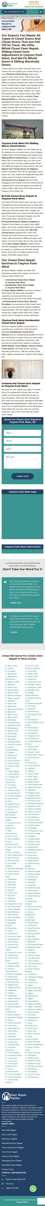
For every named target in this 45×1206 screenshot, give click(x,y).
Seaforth (31, 882)
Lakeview (12, 1036)
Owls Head (32, 779)
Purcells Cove (34, 844)
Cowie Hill (12, 788)
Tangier (31, 950)
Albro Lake (12, 666)
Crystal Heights (14, 796)
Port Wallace (33, 817)
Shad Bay (32, 885)
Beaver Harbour (15, 695)
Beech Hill (12, 704)
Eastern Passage (15, 869)
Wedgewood (33, 1018)
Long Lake (12, 1058)
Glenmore (12, 928)
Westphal (32, 1055)
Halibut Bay (13, 955)
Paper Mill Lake (34, 787)
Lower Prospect (15, 1074)
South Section (34, 928)
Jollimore (12, 1012)
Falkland (11, 898)
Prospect (32, 836)
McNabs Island (34, 685)
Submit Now (23, 476)
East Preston (13, 858)
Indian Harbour (14, 998)
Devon (10, 809)
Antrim (11, 668)
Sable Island (33, 861)
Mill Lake (31, 706)
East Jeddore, (14, 839)
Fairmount (12, 893)
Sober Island (33, 923)
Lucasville (32, 671)
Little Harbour (14, 1053)
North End (32, 763)
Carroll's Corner (14, 744)
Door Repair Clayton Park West (17, 16)
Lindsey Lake (13, 1045)
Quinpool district (35, 850)
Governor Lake (14, 936)
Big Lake (11, 712)
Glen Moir (12, 920)
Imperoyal (12, 996)
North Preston (34, 766)
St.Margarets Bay (35, 944)
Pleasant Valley (34, 809)
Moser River (33, 730)
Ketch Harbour (14, 1015)
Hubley (11, 993)
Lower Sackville (14, 1077)
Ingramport (13, 1001)
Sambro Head (34, 874)
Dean (10, 801)
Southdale (32, 931)
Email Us (10, 1184)
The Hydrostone (35, 964)
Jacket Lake (13, 1004)
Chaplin (11, 753)
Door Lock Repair (9, 1135)
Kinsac (11, 1020)
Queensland (33, 847)
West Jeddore (34, 1034)
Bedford (11, 701)
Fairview (11, 896)
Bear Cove (12, 687)
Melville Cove (33, 690)
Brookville (12, 736)
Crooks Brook (14, 793)
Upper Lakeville (34, 991)
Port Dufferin (33, 814)
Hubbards (12, 990)
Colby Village (13, 771)
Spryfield (31, 942)
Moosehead (33, 728)
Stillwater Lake (34, 947)
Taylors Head (33, 955)
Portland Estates (35, 823)
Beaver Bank (13, 690)
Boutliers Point (14, 725)
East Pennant (14, 852)
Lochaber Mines (15, 1055)
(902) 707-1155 (12, 1188)
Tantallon (32, 953)
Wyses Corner (34, 1074)
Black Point (13, 717)
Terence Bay (33, 961)
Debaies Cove (14, 804)
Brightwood (13, 731)
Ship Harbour (33, 909)
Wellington (32, 1020)
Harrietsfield (13, 963)
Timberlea (32, 974)
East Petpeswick (15, 855)
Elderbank (12, 879)
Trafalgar (32, 980)
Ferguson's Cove (15, 904)
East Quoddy (13, 860)
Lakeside (12, 1034)
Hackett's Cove (14, 953)
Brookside (12, 734)
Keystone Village (15, 1017)
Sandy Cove (33, 877)
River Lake (32, 855)
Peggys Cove (33, 793)
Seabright (32, 880)
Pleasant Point (34, 806)
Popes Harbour (34, 812)
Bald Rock (12, 674)
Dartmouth (13, 799)
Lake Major (13, 1031)
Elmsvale (12, 887)
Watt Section (33, 1012)
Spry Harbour (33, 939)
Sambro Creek (34, 871)
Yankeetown (33, 1077)
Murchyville (33, 733)
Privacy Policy (8, 1169)
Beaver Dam (13, 693)
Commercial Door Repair (13, 1148)
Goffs (10, 931)
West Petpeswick (35, 1045)
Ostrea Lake (33, 774)
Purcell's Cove (34, 842)
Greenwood (13, 944)
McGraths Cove (34, 682)
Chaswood (12, 755)
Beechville (12, 706)
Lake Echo (12, 1026)
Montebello (33, 720)
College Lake (13, 777)
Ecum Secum (13, 871)
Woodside (32, 1072)
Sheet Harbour (34, 893)
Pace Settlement (35, 785)
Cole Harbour (13, 774)
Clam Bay (12, 758)
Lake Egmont (14, 1028)
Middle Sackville (35, 703)
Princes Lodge (34, 833)
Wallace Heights (35, 1009)
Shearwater (33, 891)
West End (32, 1031)
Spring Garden (34, 934)
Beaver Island (14, 698)
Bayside (11, 685)
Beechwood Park (15, 709)
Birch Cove (12, 715)
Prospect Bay (34, 839)
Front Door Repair (10, 1152)
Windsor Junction (35, 1066)
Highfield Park (14, 988)
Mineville (31, 709)
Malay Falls (32, 674)
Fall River (12, 901)
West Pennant (34, 1042)
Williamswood (34, 1063)
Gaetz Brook (13, 912)
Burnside (12, 739)
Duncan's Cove (14, 823)
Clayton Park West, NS (15, 1179)
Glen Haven (13, 915)
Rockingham (33, 858)
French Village (14, 909)
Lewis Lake (13, 1042)
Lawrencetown (14, 1039)
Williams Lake (34, 1061)
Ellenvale (12, 882)
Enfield (11, 890)
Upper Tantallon (35, 1007)
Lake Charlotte (14, 1023)
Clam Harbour (14, 761)
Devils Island (13, 807)
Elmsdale (12, 885)
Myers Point (33, 747)
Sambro (31, 869)
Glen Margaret (14, 917)
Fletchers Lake (14, 907)
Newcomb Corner (35, 755)
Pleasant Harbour (35, 804)
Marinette (32, 679)
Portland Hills (34, 825)
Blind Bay (12, 720)
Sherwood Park (34, 907)
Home (4, 16)
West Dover (33, 1028)
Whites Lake (33, 1058)
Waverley (32, 1015)
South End (32, 925)
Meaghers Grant (35, 687)
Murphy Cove (33, 736)
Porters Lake (33, 820)
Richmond (32, 853)
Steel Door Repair (9, 1139)
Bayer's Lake (13, 682)
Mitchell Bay (33, 712)
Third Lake (32, 966)
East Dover (12, 836)
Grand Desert (13, 939)
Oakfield (31, 768)
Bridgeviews (13, 728)
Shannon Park (34, 888)
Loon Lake (12, 1061)
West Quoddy (34, 1053)
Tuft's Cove (33, 982)
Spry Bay (31, 936)
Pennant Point (34, 801)
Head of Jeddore (15, 974)
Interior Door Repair (10, 1156)
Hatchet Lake (14, 966)
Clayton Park (13, 763)
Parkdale (32, 790)
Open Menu (41, 12)
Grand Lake (13, 942)
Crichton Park (14, 790)
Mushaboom (33, 739)
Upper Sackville (34, 1004)
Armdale (11, 671)
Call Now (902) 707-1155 (14, 12)
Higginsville (13, 985)
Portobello (32, 828)
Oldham (31, 771)
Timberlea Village (35, 977)
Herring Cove (13, 982)
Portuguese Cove (35, 831)
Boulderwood (14, 723)
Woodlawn (32, 1069)
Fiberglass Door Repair (12, 1161)
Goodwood (13, 934)
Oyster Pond (33, 782)
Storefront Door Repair (12, 1165)
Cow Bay (12, 785)
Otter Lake (32, 776)
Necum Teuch (34, 752)
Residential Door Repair (13, 180)
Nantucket (32, 749)
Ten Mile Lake (34, 958)
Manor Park (33, 676)
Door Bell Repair (9, 1130)
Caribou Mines (14, 742)
